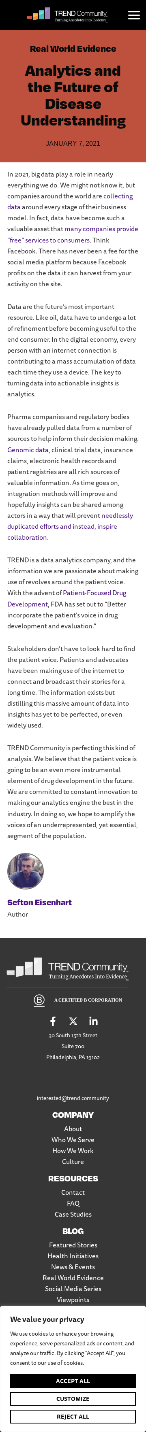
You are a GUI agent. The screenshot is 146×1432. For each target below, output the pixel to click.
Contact (73, 1192)
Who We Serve (73, 1139)
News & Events (73, 1267)
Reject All (73, 1416)
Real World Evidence (73, 48)
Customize (73, 1398)
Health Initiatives (73, 1256)
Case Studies (73, 1214)
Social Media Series (73, 1288)
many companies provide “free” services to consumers (72, 234)
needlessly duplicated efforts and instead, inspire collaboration (70, 526)
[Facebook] (53, 1021)
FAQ (73, 1203)
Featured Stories (73, 1245)
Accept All (73, 1381)
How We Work (73, 1150)
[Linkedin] (93, 1021)
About (73, 1128)
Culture (73, 1161)
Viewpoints (73, 1299)
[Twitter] (73, 1021)
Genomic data (28, 450)
